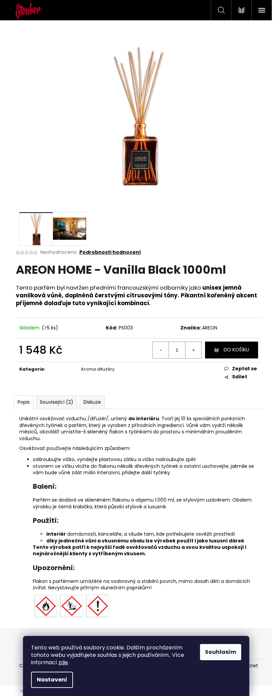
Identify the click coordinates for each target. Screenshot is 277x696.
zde (63, 662)
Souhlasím (220, 652)
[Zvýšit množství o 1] (193, 350)
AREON (209, 327)
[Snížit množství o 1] (161, 350)
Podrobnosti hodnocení (110, 252)
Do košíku (236, 349)
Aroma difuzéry (98, 369)
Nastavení (52, 680)
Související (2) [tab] (56, 402)
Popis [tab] (24, 402)
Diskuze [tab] (92, 402)
